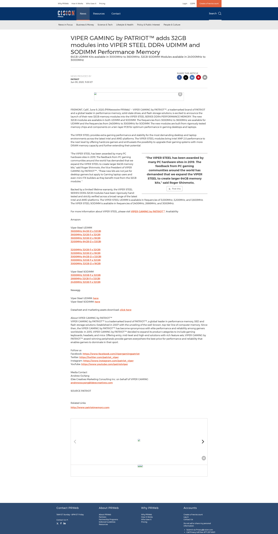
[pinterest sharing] (198, 78)
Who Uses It (91, 3)
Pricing (102, 3)
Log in (186, 517)
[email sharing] (204, 78)
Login (185, 3)
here (96, 298)
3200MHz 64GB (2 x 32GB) (86, 241)
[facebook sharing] (179, 78)
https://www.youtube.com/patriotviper (104, 364)
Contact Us (61, 520)
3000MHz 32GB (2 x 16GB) (86, 263)
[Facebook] (61, 523)
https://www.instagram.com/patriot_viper (108, 360)
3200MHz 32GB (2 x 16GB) (85, 253)
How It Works (77, 3)
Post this (176, 188)
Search (213, 13)
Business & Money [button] (85, 24)
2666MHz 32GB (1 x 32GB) (85, 278)
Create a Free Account (209, 3)
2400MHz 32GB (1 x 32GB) (85, 282)
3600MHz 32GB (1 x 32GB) (85, 234)
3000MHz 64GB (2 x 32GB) (86, 256)
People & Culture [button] (172, 24)
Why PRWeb (63, 3)
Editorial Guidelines (107, 522)
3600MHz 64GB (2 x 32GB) (86, 231)
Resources (99, 13)
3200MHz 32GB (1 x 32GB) (85, 249)
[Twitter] (57, 523)
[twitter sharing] (185, 78)
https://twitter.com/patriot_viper (99, 357)
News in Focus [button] (65, 24)
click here (125, 310)
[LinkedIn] (64, 523)
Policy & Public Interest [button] (148, 24)
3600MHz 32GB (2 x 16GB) (85, 238)
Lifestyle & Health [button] (124, 24)
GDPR (192, 3)
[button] (139, 94)
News (83, 13)
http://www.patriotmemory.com (90, 407)
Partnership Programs (108, 519)
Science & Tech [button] (105, 24)
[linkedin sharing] (192, 78)
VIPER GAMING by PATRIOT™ (148, 211)
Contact (115, 13)
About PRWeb (105, 514)
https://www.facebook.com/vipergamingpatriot (111, 353)
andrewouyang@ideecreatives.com (92, 382)
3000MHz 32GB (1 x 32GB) (86, 260)
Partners (102, 517)
